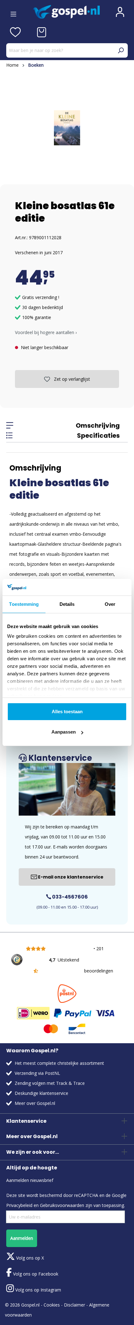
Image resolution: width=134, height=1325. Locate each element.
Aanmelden (21, 1238)
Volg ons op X (29, 1258)
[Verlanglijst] (15, 32)
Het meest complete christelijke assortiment (59, 1063)
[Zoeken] (120, 50)
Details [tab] (67, 604)
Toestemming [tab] (24, 604)
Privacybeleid (19, 1205)
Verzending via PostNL (37, 1073)
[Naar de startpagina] (66, 12)
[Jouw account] (120, 11)
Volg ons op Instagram (37, 1290)
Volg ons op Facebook (35, 1274)
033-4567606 (69, 896)
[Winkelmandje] (41, 32)
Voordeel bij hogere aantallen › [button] (46, 332)
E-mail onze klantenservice (70, 877)
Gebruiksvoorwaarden (62, 1205)
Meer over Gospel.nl (35, 1103)
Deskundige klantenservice (41, 1093)
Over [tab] (110, 604)
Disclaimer (74, 1305)
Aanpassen (63, 732)
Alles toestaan (67, 711)
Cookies (52, 1305)
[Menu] (13, 11)
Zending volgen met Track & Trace (50, 1083)
